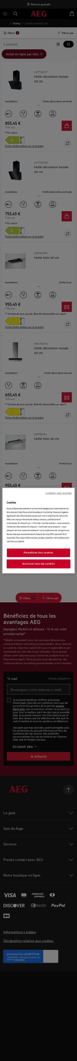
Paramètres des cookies (38, 552)
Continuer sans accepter (59, 493)
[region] (38, 530)
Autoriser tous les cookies (38, 563)
